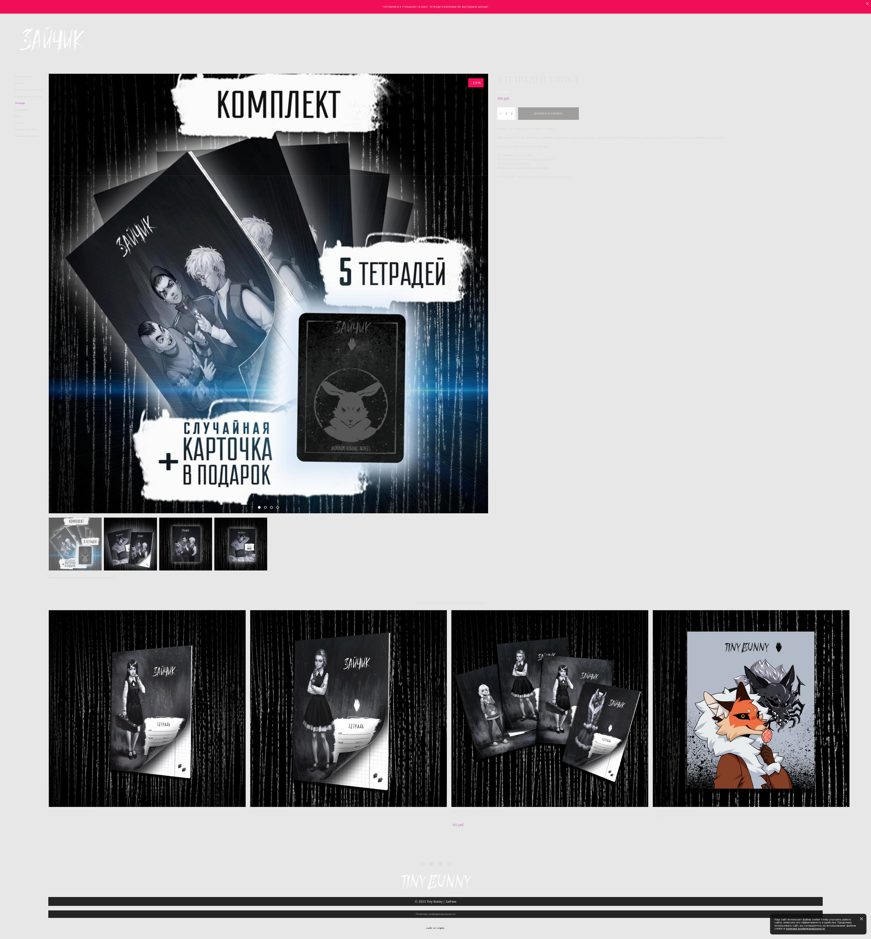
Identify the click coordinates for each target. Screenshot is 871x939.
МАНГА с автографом (28, 89)
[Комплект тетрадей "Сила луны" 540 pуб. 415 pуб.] (549, 708)
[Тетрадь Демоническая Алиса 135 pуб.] (751, 708)
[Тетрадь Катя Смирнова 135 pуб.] (348, 708)
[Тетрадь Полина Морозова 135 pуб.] (147, 708)
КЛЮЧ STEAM (23, 76)
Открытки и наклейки (28, 96)
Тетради (20, 103)
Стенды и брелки (25, 129)
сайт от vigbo (435, 928)
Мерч (18, 116)
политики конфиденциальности (805, 928)
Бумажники (22, 109)
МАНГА (19, 83)
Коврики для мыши (27, 136)
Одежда (19, 122)
